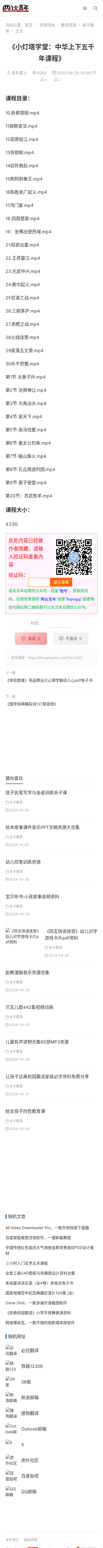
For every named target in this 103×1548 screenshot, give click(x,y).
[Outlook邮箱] (11, 1431)
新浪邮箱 (30, 1397)
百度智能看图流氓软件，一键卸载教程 (38, 1237)
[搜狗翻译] (11, 1412)
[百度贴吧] (11, 1475)
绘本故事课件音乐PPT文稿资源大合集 (42, 827)
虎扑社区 (30, 1460)
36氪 (26, 1382)
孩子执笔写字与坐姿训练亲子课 (36, 792)
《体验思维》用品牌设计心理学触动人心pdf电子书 (49, 680)
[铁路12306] (11, 1368)
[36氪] (11, 1381)
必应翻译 (30, 1350)
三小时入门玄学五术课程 (26, 1263)
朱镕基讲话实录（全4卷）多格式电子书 (39, 1283)
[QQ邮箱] (11, 1491)
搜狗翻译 (30, 1413)
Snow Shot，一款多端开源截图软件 (36, 1302)
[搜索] (95, 8)
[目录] (85, 8)
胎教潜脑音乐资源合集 (27, 972)
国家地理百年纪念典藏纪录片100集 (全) (39, 1293)
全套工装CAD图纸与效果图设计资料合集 (40, 1273)
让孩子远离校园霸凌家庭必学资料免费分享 (47, 1076)
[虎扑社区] (11, 1459)
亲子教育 (16, 802)
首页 (28, 25)
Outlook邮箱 (33, 1429)
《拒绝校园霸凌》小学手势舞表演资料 (38, 1312)
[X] (8, 1442)
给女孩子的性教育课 (25, 1111)
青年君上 (19, 72)
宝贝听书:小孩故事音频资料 (32, 896)
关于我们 (12, 1540)
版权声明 (30, 1540)
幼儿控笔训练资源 (23, 862)
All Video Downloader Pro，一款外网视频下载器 (47, 1227)
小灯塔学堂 (60, 623)
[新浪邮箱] (11, 1397)
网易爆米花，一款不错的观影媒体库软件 (40, 1322)
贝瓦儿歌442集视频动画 (29, 1007)
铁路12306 (32, 1366)
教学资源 (68, 25)
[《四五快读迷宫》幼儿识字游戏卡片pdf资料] (23, 935)
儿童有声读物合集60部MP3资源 (37, 1042)
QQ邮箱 (29, 1491)
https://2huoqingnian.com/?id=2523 (55, 658)
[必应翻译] (11, 1350)
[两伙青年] (16, 7)
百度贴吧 (30, 1476)
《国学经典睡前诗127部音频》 (31, 704)
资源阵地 (47, 25)
